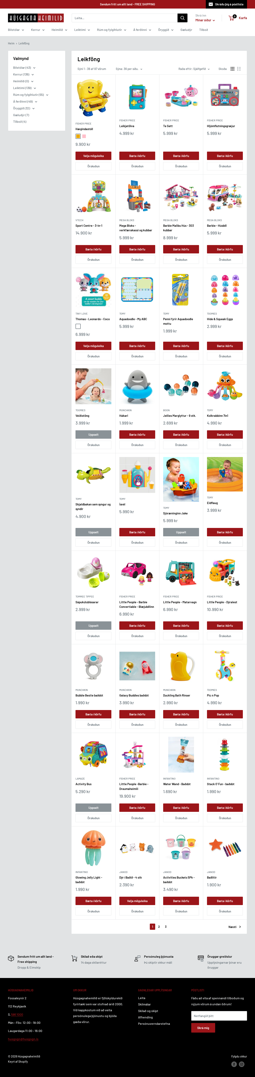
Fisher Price (83, 123)
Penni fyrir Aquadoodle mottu (178, 321)
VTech (79, 220)
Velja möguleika (93, 156)
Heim (11, 43)
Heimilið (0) (21, 81)
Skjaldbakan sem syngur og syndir (93, 506)
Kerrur (35, 29)
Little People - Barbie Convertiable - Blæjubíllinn (136, 604)
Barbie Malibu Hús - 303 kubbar (178, 228)
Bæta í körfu (137, 156)
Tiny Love (82, 313)
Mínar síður (203, 20)
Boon (166, 410)
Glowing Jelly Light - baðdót (89, 880)
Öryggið (163, 29)
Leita (141, 998)
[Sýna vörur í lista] (239, 69)
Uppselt (93, 434)
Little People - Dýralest (222, 602)
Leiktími (80, 29)
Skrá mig (203, 1028)
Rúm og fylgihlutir (109, 29)
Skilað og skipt (148, 1011)
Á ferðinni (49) (23, 101)
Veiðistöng (82, 415)
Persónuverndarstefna (154, 1023)
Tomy (122, 313)
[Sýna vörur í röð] (232, 69)
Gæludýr (186, 29)
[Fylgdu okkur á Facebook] (234, 1064)
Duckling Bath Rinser (176, 695)
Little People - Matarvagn (180, 602)
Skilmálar (144, 1004)
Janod (123, 872)
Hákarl (123, 415)
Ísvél (122, 504)
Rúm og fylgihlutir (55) (28, 94)
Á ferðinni (140, 29)
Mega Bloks (126, 220)
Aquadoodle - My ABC (133, 319)
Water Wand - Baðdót (177, 784)
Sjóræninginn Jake (175, 513)
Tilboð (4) (19, 121)
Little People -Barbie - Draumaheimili (133, 786)
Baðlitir (212, 877)
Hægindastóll (84, 129)
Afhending (145, 1017)
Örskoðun (93, 166)
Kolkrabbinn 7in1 (217, 415)
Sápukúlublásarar (87, 602)
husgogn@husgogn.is (23, 1039)
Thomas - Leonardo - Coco (93, 319)
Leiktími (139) (22, 88)
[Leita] (182, 18)
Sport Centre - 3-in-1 (89, 225)
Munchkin (125, 410)
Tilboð (203, 29)
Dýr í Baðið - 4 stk (130, 877)
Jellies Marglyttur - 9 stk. (179, 415)
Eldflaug (212, 503)
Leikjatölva (126, 126)
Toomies (212, 313)
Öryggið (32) (22, 108)
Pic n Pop (213, 695)
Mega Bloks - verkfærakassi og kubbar (135, 228)
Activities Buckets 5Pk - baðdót (179, 880)
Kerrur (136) (21, 74)
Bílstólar (14, 29)
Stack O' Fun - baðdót (220, 784)
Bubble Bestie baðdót (89, 695)
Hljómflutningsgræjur (221, 126)
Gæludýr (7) (21, 115)
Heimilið (57, 29)
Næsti (232, 927)
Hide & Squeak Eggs (220, 319)
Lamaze (80, 778)
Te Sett (168, 126)
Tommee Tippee (85, 596)
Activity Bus (83, 784)
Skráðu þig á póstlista (229, 4)
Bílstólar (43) (22, 67)
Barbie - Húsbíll (217, 225)
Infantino (169, 778)
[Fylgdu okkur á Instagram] (241, 1064)
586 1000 (17, 1014)
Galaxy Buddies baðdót (134, 695)
